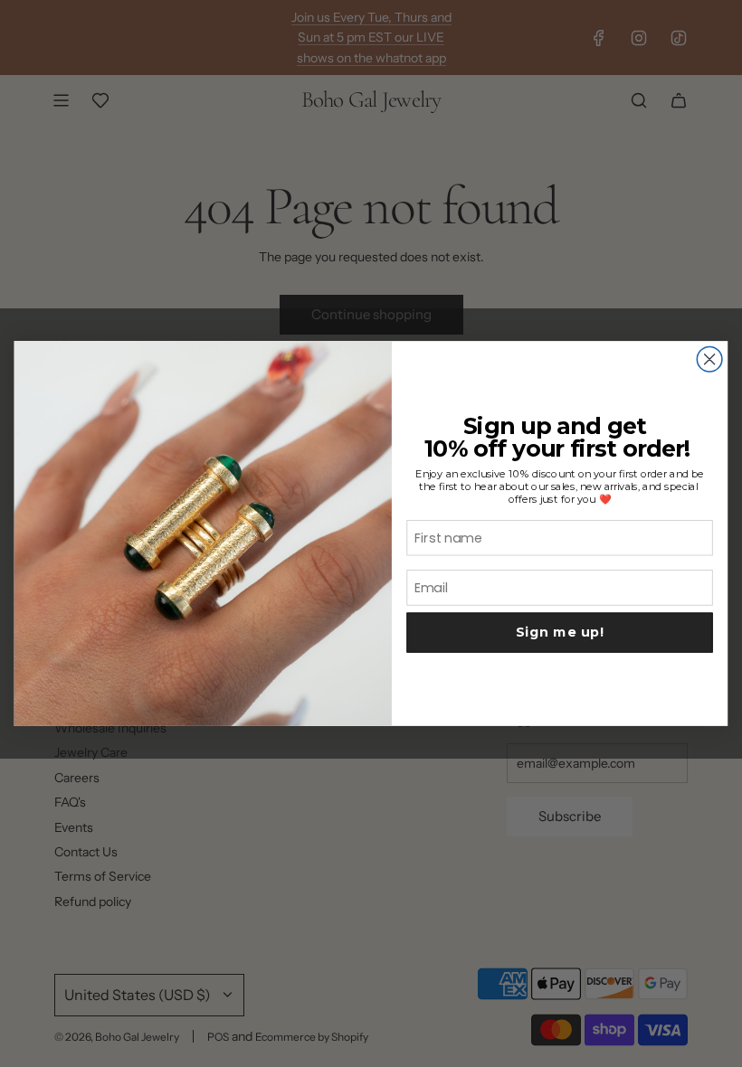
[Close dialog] (709, 359)
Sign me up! (560, 632)
